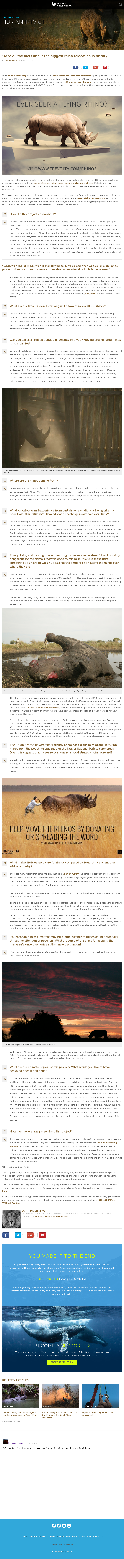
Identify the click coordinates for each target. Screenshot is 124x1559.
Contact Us (98, 1536)
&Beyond (90, 293)
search (120, 4)
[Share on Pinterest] (107, 67)
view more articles (11, 1421)
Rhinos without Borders (78, 82)
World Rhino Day (17, 75)
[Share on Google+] (97, 67)
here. (5, 1191)
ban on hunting (71, 874)
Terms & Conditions (66, 1545)
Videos (51, 1536)
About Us (86, 1536)
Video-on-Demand (37, 1536)
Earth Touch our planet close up (62, 4)
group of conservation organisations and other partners (63, 183)
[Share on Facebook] (77, 67)
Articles (60, 1536)
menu (3, 5)
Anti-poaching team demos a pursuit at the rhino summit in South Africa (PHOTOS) (60, 1415)
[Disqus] (62, 1475)
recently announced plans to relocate (77, 744)
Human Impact (23, 22)
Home (24, 1536)
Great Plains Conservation (91, 198)
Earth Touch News (12, 60)
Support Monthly (62, 1362)
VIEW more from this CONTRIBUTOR (51, 1216)
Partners (54, 1545)
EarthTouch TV (73, 1536)
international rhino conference (43, 707)
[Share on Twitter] (87, 67)
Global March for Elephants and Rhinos (72, 75)
